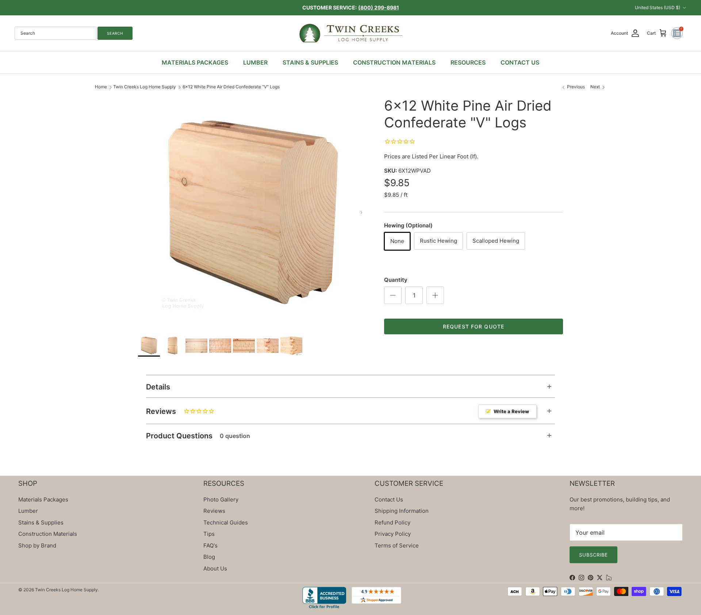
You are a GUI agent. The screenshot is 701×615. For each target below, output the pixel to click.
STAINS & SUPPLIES (310, 62)
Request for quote (473, 326)
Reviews (337, 411)
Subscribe (593, 555)
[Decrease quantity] (393, 295)
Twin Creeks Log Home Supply (144, 86)
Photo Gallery (220, 499)
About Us (215, 568)
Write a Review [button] (511, 411)
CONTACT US (520, 62)
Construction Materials (47, 533)
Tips (209, 533)
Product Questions (198, 435)
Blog (209, 556)
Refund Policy (392, 522)
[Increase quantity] (435, 295)
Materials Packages (43, 499)
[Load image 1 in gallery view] (253, 212)
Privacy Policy (393, 533)
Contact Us (389, 499)
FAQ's (210, 545)
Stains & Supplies (41, 522)
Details (158, 387)
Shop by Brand (37, 545)
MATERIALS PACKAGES (195, 62)
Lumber (28, 510)
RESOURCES (468, 62)
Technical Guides (225, 522)
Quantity (395, 279)
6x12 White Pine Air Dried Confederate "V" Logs (231, 86)
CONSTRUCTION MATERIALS (394, 62)
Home (101, 86)
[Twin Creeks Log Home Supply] (351, 33)
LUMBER (255, 62)
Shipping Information (402, 510)
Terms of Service (397, 545)
